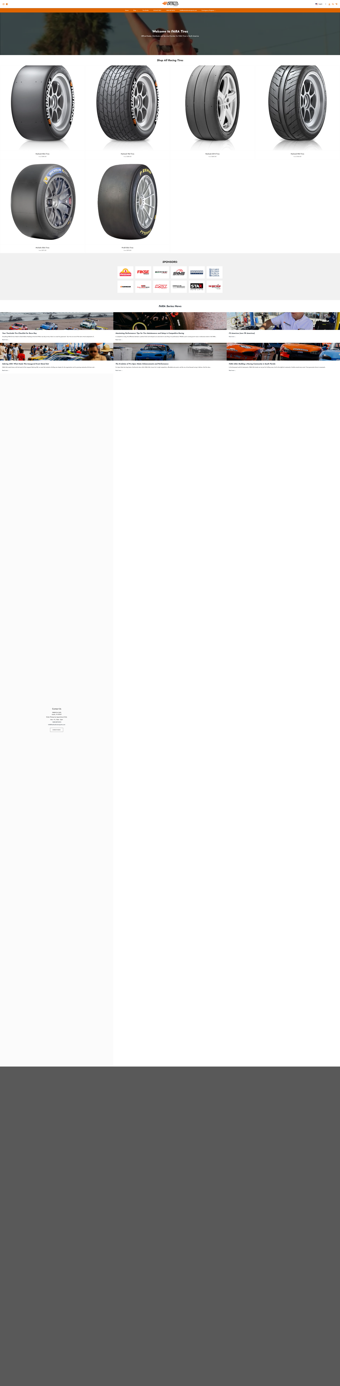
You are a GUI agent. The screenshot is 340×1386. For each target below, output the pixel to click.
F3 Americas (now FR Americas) (242, 333)
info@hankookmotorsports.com (188, 10)
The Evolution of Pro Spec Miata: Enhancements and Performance (142, 364)
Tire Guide (146, 10)
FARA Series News (170, 306)
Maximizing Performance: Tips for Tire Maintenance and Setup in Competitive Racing (150, 333)
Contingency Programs (208, 10)
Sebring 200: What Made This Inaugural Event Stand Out (25, 364)
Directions (57, 730)
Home (127, 10)
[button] (320, 4)
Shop (135, 10)
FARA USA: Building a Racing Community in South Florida (252, 364)
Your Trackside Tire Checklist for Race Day (19, 333)
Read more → (5, 340)
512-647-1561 (157, 10)
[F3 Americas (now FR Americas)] (283, 321)
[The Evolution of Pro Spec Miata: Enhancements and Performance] (170, 352)
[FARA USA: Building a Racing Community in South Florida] (283, 352)
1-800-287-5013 (170, 10)
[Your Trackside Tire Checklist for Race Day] (56, 321)
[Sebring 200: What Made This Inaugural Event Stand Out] (56, 352)
